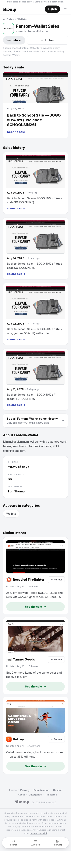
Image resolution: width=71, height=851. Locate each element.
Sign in (52, 8)
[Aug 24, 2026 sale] (35, 248)
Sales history (14, 148)
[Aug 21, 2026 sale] (35, 379)
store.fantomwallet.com (32, 31)
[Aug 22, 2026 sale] (35, 314)
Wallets (22, 19)
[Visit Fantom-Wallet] (8, 28)
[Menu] (65, 9)
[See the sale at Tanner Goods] (35, 655)
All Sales (8, 19)
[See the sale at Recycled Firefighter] (35, 575)
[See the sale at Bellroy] (35, 735)
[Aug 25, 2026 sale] (35, 183)
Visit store (13, 40)
